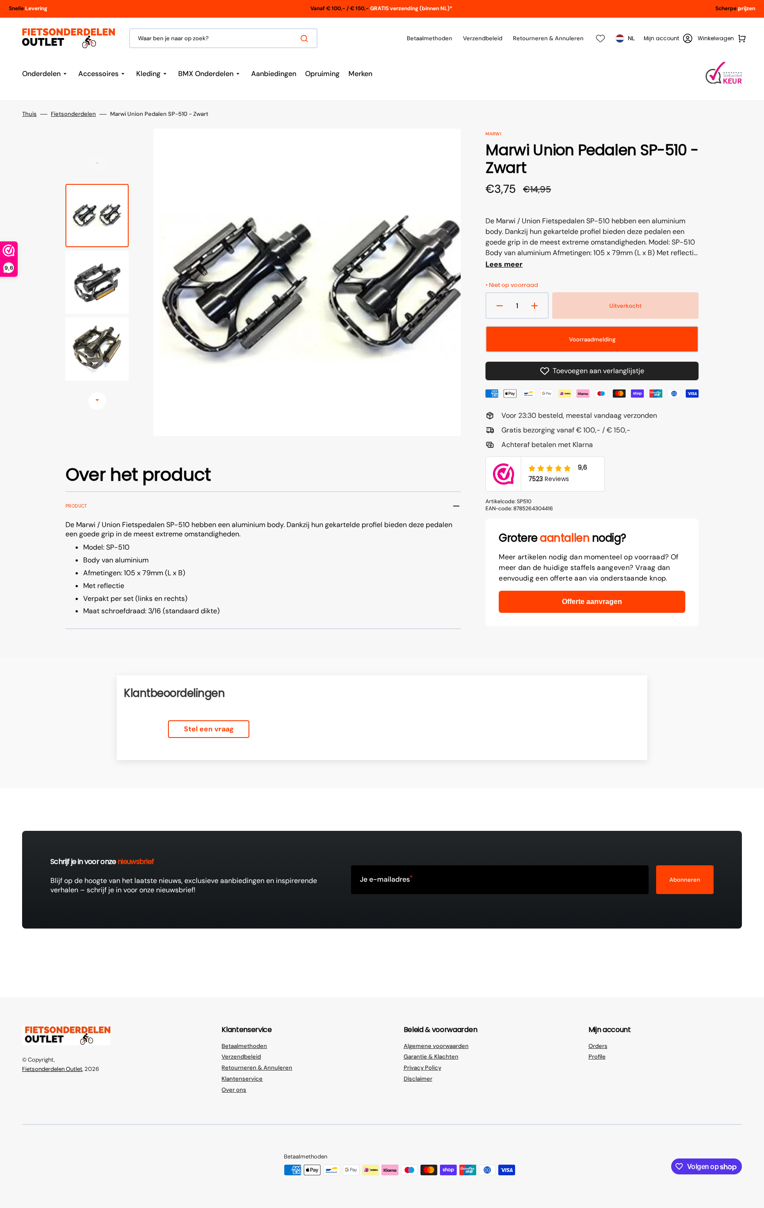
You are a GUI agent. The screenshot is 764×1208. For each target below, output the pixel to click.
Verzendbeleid (241, 1056)
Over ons (234, 1089)
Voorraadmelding (592, 339)
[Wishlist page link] (600, 38)
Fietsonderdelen (73, 114)
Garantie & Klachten (431, 1056)
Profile (597, 1056)
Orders (597, 1046)
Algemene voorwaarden (436, 1046)
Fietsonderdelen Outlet (52, 1069)
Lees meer (504, 264)
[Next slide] (97, 401)
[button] (668, 38)
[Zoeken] (305, 38)
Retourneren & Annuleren (257, 1067)
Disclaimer (418, 1078)
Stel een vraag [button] (209, 729)
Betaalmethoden (244, 1046)
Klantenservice (242, 1078)
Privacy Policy (422, 1067)
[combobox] (223, 38)
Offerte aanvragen (592, 601)
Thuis (29, 114)
